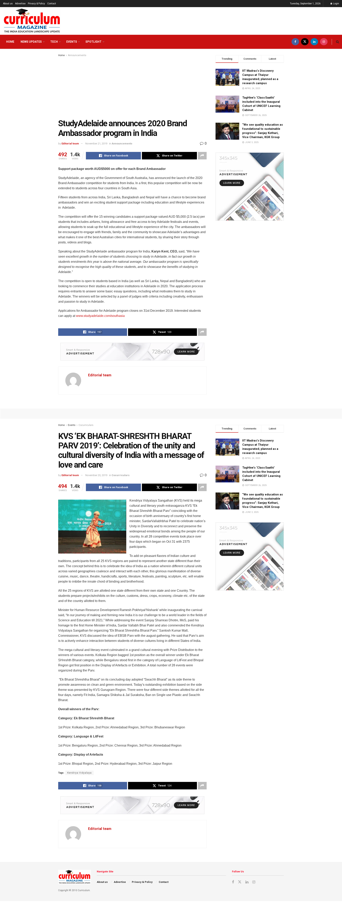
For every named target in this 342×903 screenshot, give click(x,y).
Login (335, 3)
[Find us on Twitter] (305, 42)
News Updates (31, 41)
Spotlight (94, 41)
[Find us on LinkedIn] (314, 42)
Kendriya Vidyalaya (79, 772)
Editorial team (70, 143)
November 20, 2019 (96, 475)
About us (8, 3)
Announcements (77, 55)
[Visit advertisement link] (132, 352)
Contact (51, 3)
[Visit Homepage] (32, 21)
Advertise (20, 3)
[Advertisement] (132, 87)
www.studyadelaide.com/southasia (100, 315)
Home (10, 41)
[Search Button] (337, 42)
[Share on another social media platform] (202, 155)
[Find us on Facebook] (295, 42)
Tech (54, 41)
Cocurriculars (86, 425)
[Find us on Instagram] (324, 42)
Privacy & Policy (36, 3)
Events (71, 41)
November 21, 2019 (96, 143)
